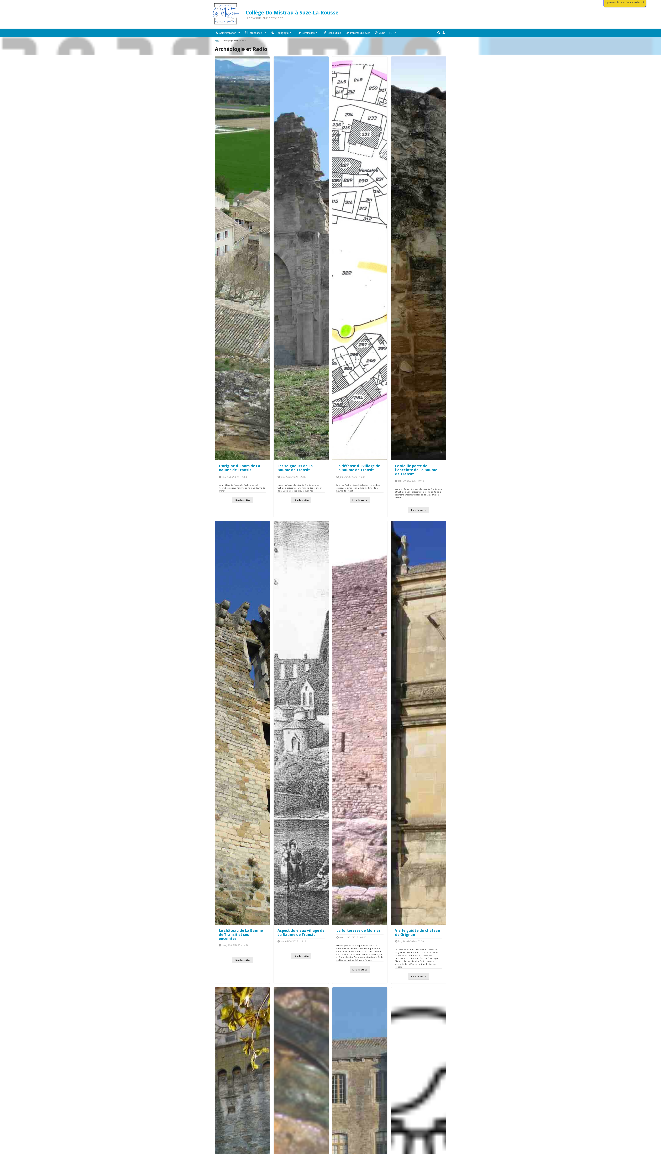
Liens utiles (334, 32)
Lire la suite (242, 500)
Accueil (218, 40)
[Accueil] (226, 24)
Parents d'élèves (360, 32)
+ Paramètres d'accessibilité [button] (624, 2)
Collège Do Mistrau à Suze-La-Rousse (292, 12)
